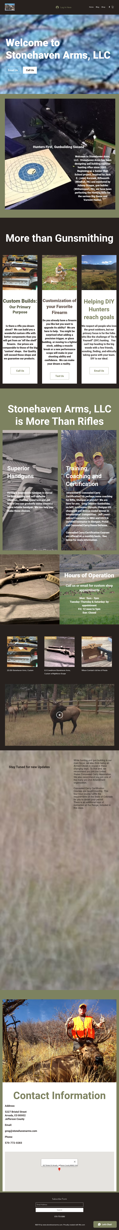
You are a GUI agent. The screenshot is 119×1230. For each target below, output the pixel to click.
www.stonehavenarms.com (53, 1225)
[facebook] (109, 7)
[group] (59, 655)
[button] (112, 7)
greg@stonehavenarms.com (21, 1130)
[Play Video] (59, 715)
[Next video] (109, 715)
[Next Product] (115, 651)
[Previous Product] (3, 651)
